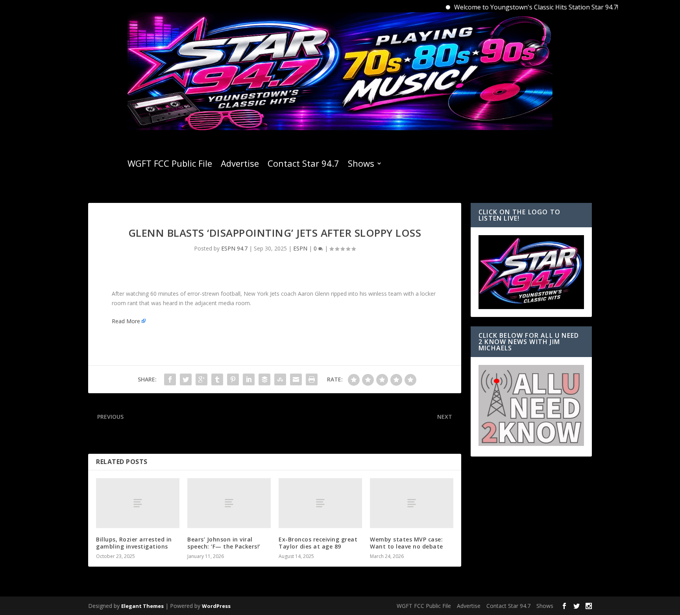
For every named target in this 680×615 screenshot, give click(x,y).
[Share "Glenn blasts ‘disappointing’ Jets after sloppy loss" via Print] (312, 379)
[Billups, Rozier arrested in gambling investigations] (137, 503)
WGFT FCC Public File (170, 164)
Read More (126, 321)
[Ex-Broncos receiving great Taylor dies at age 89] (320, 503)
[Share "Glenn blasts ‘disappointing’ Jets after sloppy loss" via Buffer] (264, 379)
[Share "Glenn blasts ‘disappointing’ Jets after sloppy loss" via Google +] (201, 379)
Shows (361, 164)
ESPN (300, 248)
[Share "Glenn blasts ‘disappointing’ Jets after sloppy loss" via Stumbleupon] (280, 379)
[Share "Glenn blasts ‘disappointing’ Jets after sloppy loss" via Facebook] (170, 379)
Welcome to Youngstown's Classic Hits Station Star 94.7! (520, 7)
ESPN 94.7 (234, 248)
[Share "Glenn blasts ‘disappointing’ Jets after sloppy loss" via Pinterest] (233, 379)
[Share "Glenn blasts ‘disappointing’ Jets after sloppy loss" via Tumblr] (217, 379)
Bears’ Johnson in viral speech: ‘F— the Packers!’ (224, 543)
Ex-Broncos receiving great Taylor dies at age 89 (318, 543)
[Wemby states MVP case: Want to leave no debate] (411, 503)
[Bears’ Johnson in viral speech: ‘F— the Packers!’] (229, 503)
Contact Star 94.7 (303, 164)
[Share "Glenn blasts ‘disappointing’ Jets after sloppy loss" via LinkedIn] (249, 379)
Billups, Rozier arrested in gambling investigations (134, 543)
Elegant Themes (142, 605)
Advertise (240, 164)
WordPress (216, 605)
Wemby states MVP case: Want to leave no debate (406, 543)
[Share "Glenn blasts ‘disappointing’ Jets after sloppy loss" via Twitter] (186, 379)
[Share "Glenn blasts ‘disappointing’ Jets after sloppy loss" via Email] (296, 379)
